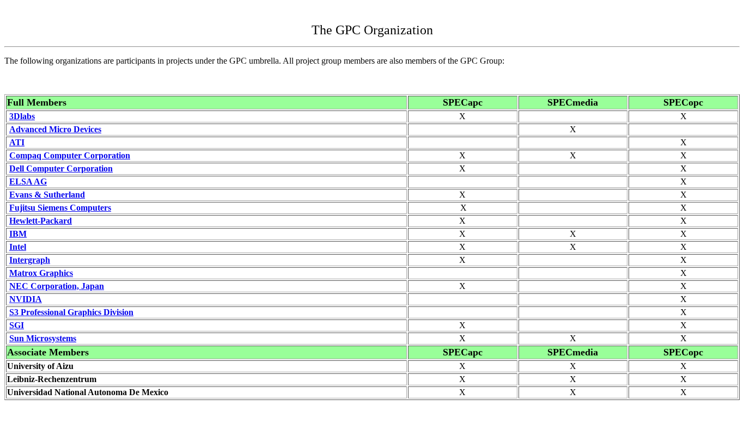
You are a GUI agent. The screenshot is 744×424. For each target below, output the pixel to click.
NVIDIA (25, 299)
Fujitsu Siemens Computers (60, 207)
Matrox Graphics (41, 273)
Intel (17, 246)
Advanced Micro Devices (55, 129)
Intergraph (29, 260)
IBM (18, 233)
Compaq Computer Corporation (69, 155)
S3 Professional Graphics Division (71, 312)
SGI (16, 325)
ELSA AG (28, 181)
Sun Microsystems (42, 338)
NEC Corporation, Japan (56, 286)
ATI (17, 142)
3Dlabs (22, 116)
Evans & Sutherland (47, 194)
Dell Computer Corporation (61, 168)
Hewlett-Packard (40, 220)
